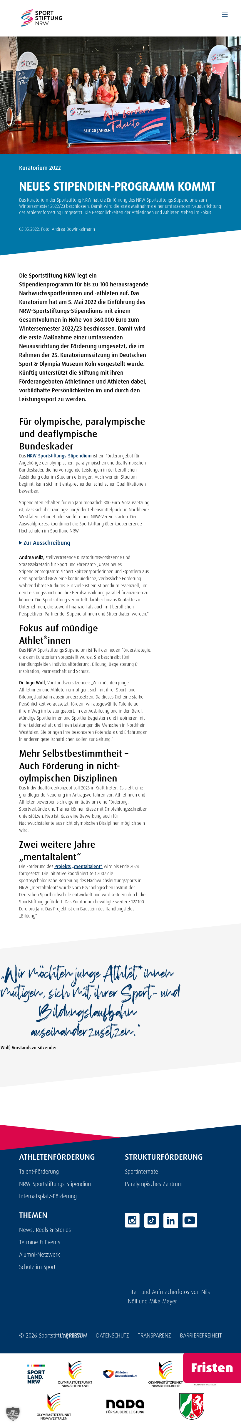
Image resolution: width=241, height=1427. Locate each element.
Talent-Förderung (39, 1171)
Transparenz (154, 1335)
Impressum (73, 1335)
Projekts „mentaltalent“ (78, 866)
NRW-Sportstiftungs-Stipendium (59, 456)
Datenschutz (112, 1335)
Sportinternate (141, 1171)
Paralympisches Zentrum (154, 1184)
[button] (13, 1414)
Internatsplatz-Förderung (48, 1196)
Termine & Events (39, 1242)
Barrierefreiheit (201, 1335)
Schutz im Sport (37, 1267)
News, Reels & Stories (45, 1230)
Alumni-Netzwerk (39, 1254)
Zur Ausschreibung (46, 543)
